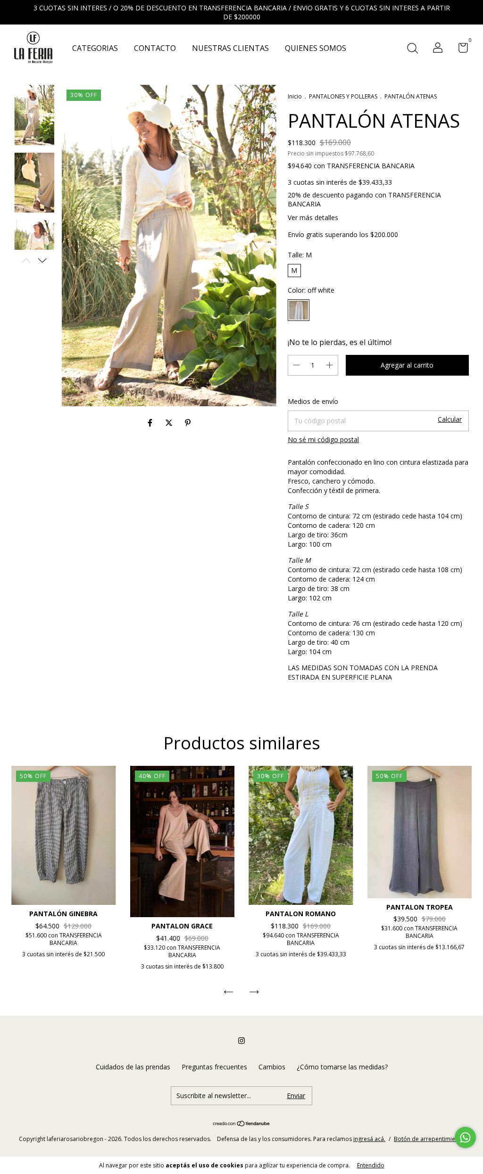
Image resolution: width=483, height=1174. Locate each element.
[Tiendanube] (241, 1124)
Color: (311, 290)
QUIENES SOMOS (315, 48)
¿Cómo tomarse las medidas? (342, 1066)
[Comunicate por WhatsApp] (465, 1137)
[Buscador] (412, 49)
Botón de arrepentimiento (429, 1139)
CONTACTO (155, 48)
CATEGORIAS (95, 48)
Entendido (370, 1165)
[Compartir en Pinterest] (188, 423)
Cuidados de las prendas (133, 1066)
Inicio (295, 96)
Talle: (300, 254)
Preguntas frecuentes (214, 1066)
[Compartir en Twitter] (170, 423)
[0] (459, 49)
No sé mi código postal (323, 439)
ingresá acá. (369, 1139)
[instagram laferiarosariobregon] (241, 1040)
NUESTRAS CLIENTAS (230, 48)
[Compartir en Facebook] (151, 423)
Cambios (271, 1066)
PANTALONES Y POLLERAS (344, 96)
